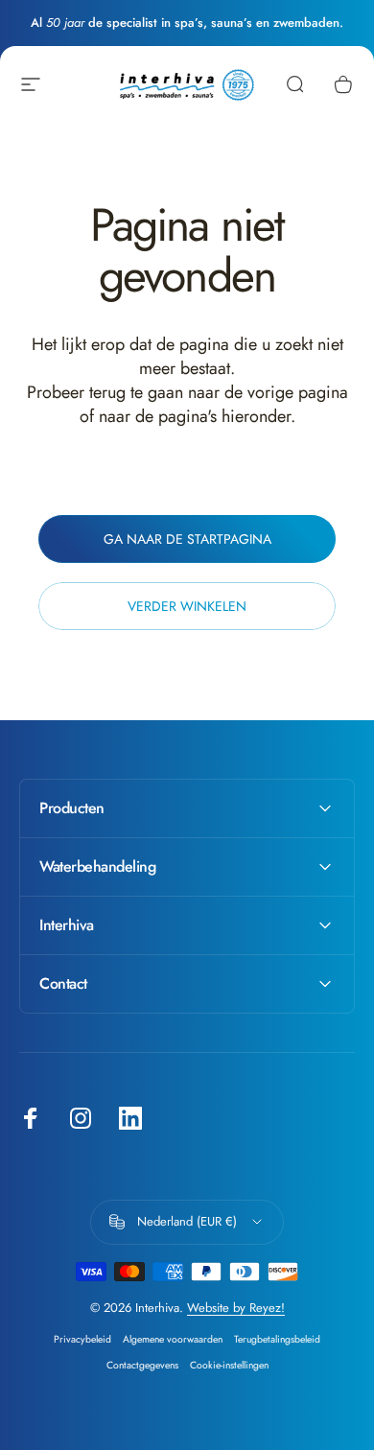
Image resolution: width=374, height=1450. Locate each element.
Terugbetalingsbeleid (277, 1339)
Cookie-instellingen (229, 1365)
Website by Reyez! (236, 1307)
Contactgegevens (142, 1365)
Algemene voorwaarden (172, 1339)
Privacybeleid (82, 1339)
